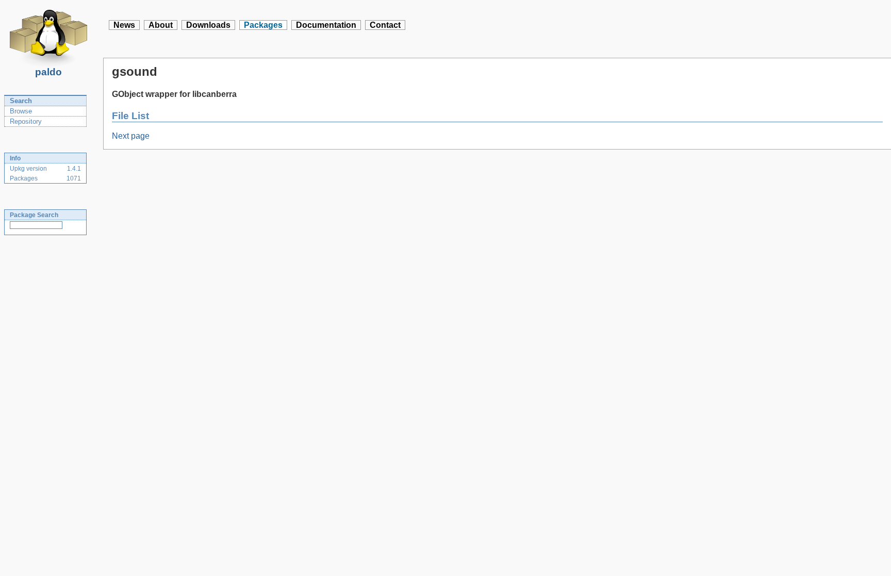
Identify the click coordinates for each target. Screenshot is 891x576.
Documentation (326, 25)
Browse (21, 111)
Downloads (208, 25)
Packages (263, 25)
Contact (385, 25)
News (124, 25)
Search (21, 101)
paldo (48, 72)
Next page (131, 135)
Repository (26, 121)
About (160, 25)
